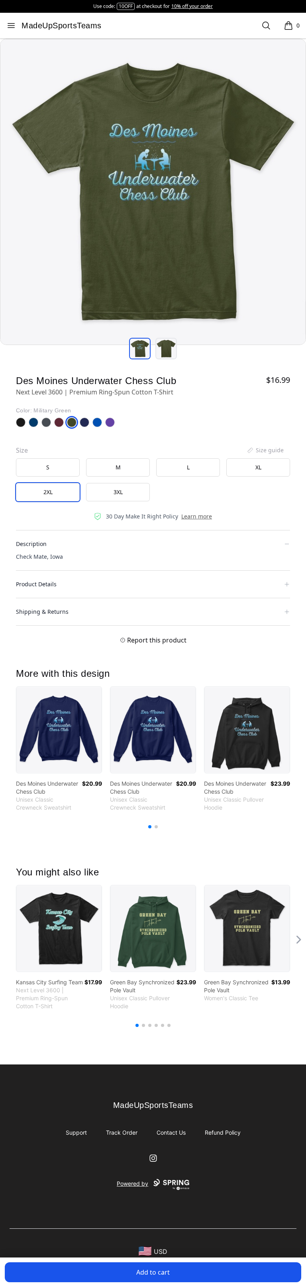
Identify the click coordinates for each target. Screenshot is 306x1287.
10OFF (126, 6)
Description (31, 544)
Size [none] (22, 450)
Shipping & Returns (42, 611)
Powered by (132, 1183)
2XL (48, 492)
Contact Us (171, 1132)
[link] (59, 730)
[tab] (140, 349)
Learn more (196, 516)
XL (258, 467)
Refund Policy (223, 1132)
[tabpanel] (153, 192)
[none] (265, 450)
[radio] (48, 467)
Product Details (36, 584)
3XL (118, 492)
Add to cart (153, 1272)
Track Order (121, 1132)
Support (76, 1132)
